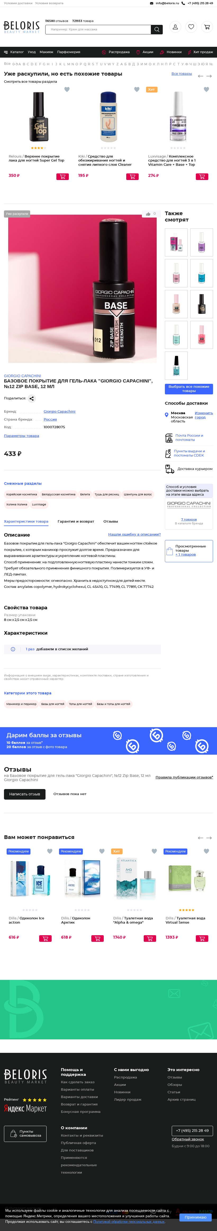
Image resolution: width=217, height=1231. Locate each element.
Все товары (181, 74)
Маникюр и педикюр (21, 704)
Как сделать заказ (77, 1082)
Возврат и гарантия (79, 1104)
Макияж (46, 52)
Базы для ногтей (52, 704)
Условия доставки (18, 3)
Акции (148, 52)
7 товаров (189, 519)
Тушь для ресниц (107, 494)
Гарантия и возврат (76, 521)
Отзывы (175, 1077)
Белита (85, 494)
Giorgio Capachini (59, 411)
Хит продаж (203, 52)
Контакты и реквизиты (82, 1135)
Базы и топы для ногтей (113, 704)
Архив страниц (182, 1099)
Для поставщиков (77, 1150)
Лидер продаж (127, 1099)
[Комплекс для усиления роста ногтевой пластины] (201, 335)
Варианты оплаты (77, 1089)
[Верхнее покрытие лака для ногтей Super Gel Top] (201, 304)
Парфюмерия (68, 52)
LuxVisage (39, 504)
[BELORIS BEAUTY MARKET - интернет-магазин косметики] (21, 27)
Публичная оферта (78, 1143)
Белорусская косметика (58, 494)
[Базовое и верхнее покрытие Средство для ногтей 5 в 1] (176, 335)
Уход (32, 52)
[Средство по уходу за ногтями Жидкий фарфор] (176, 273)
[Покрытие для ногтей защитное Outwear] (176, 366)
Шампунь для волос (138, 494)
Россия (50, 419)
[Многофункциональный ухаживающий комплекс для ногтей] (176, 304)
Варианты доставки (79, 1097)
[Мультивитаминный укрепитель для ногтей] (176, 242)
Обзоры (175, 1085)
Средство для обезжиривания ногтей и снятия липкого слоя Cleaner (105, 161)
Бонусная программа (81, 1112)
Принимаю (195, 1217)
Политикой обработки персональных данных (129, 1222)
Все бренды (7, 64)
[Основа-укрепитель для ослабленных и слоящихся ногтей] (201, 242)
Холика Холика (16, 504)
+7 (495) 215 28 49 (192, 1131)
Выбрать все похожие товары (189, 389)
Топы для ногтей (80, 704)
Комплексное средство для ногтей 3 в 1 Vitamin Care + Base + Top (172, 161)
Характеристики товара (26, 521)
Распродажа (119, 52)
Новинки (174, 52)
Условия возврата (49, 3)
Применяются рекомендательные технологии (79, 1165)
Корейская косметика (21, 494)
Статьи (174, 1092)
